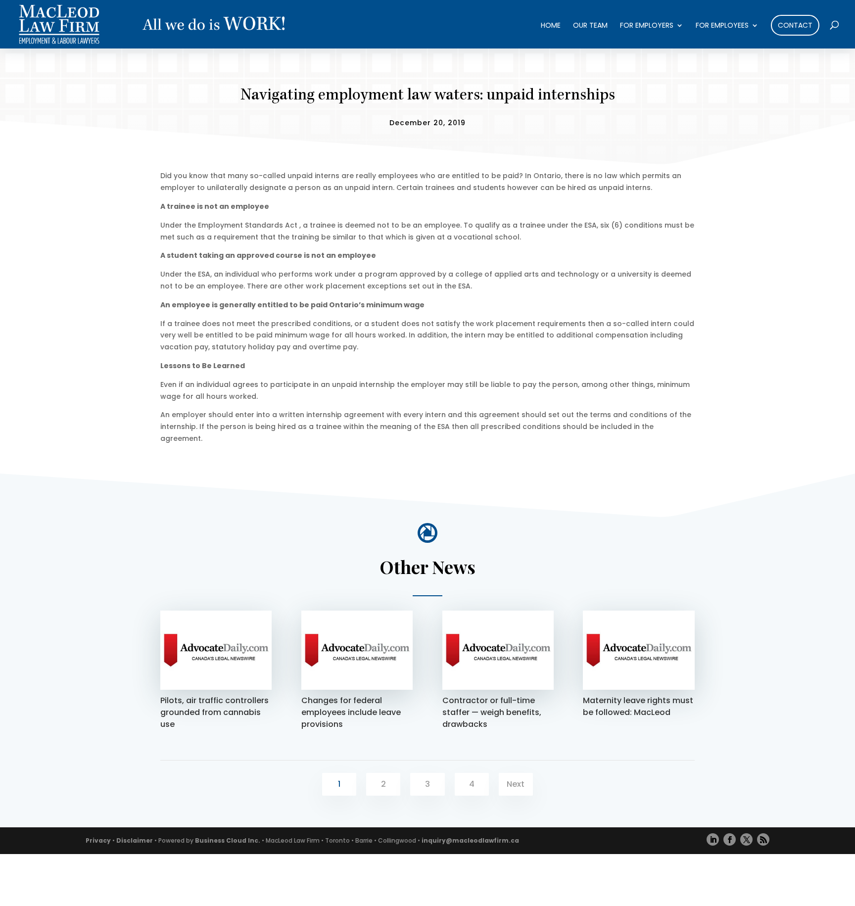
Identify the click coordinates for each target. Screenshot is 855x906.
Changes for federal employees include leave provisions (351, 712)
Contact (795, 25)
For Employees (722, 26)
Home (551, 26)
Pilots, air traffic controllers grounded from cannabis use (214, 712)
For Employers (646, 26)
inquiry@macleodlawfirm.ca (470, 840)
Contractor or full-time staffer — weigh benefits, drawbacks (491, 712)
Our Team (590, 26)
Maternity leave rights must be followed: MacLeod (638, 706)
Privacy (98, 840)
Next (515, 784)
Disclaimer (134, 840)
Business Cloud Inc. (227, 840)
